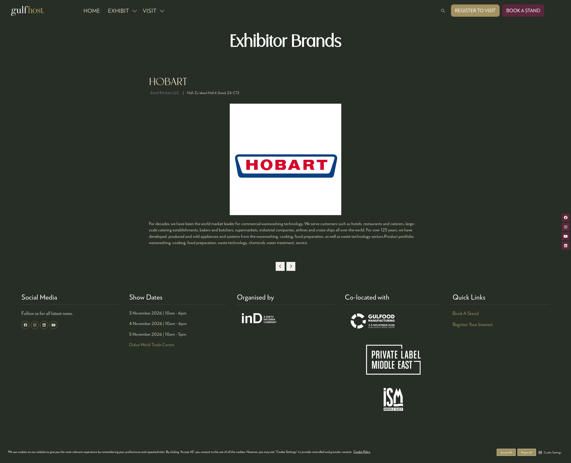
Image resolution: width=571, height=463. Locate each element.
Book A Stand (466, 313)
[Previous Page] (280, 266)
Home (91, 10)
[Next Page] (290, 266)
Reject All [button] (526, 452)
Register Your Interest (473, 324)
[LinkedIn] (44, 325)
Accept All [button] (506, 452)
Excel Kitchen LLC (165, 92)
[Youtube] (54, 325)
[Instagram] (35, 325)
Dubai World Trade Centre (151, 344)
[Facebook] (25, 325)
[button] (550, 452)
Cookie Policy (362, 452)
